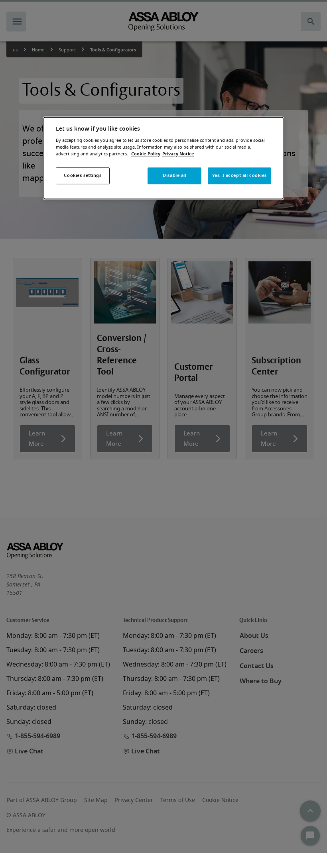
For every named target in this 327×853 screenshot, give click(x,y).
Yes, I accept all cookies (239, 175)
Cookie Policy (145, 154)
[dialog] (163, 158)
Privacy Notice (178, 154)
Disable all (174, 175)
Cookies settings (82, 175)
